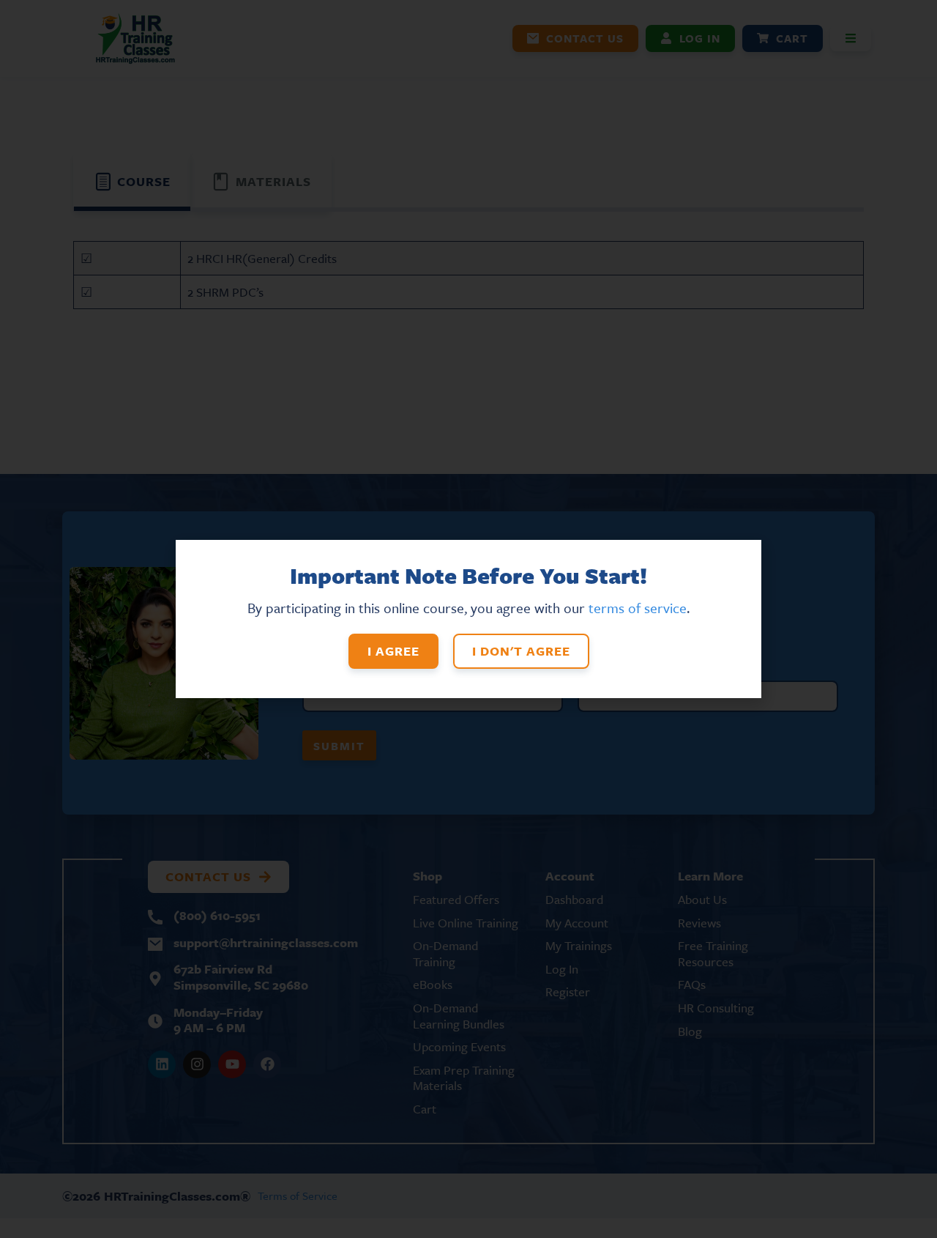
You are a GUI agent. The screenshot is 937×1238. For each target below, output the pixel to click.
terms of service (638, 608)
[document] (468, 619)
